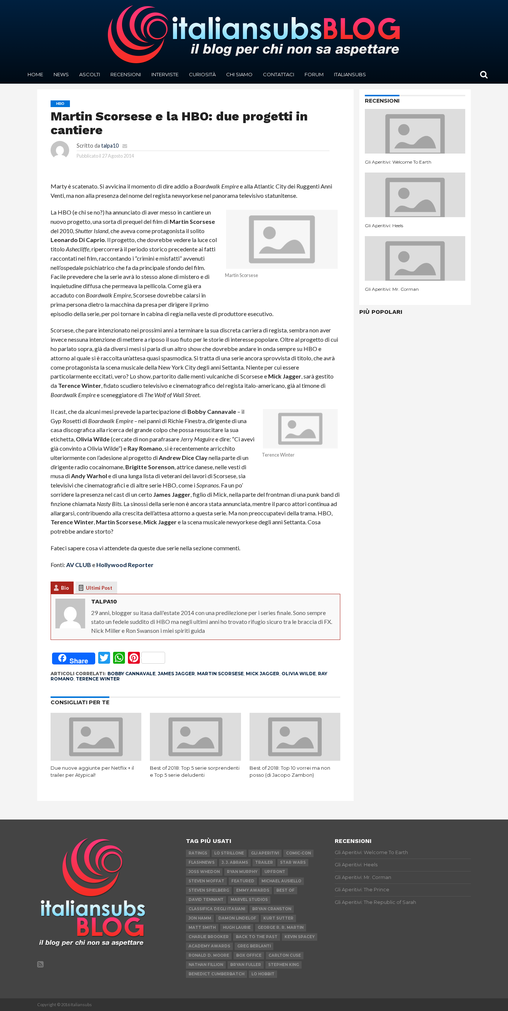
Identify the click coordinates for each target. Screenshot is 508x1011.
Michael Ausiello (281, 881)
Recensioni (125, 74)
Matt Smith (202, 927)
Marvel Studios (249, 899)
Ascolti (89, 74)
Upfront (274, 871)
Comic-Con (298, 853)
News (61, 74)
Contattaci (278, 74)
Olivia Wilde (299, 673)
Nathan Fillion (206, 964)
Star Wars (293, 862)
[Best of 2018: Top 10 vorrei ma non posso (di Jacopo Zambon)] (295, 758)
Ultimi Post (99, 588)
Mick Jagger (262, 673)
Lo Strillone (229, 853)
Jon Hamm (200, 918)
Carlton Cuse (285, 955)
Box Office (248, 955)
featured (242, 881)
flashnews (202, 862)
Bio (65, 588)
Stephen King (283, 964)
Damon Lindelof (237, 918)
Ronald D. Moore (209, 955)
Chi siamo (239, 74)
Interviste (165, 74)
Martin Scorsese (220, 673)
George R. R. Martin (280, 927)
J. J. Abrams (235, 862)
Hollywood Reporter (125, 564)
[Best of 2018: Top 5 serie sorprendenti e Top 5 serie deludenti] (195, 758)
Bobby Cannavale (131, 673)
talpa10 (110, 145)
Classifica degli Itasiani (217, 909)
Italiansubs (350, 74)
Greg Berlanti (254, 946)
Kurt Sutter (278, 918)
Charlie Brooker (209, 936)
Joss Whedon (204, 871)
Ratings (198, 853)
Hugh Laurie (237, 927)
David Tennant (206, 899)
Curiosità (202, 74)
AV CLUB (78, 564)
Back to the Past (256, 936)
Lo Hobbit (262, 974)
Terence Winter (98, 679)
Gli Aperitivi (265, 853)
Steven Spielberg (209, 890)
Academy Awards (209, 946)
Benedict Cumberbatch (216, 974)
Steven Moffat (206, 881)
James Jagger (176, 673)
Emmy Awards (252, 890)
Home (35, 74)
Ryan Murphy (242, 871)
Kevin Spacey (299, 936)
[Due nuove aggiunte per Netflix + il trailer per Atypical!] (96, 758)
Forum (314, 74)
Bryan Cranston (271, 909)
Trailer (264, 862)
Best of (285, 890)
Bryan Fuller (245, 964)
